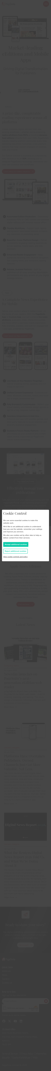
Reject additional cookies (15, 551)
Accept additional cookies (16, 544)
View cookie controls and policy (15, 557)
